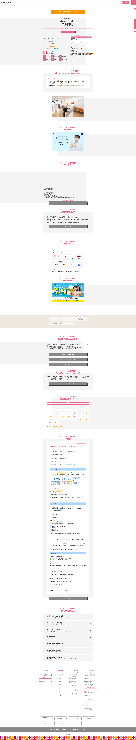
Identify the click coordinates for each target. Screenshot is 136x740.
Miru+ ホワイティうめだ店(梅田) (90, 675)
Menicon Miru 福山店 (87, 689)
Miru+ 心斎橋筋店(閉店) (88, 682)
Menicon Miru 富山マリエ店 (73, 672)
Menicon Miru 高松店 (87, 695)
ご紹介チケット (68, 323)
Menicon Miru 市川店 (57, 677)
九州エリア (91, 699)
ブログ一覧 (68, 598)
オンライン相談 (61, 723)
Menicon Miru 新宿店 (57, 689)
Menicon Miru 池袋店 (57, 685)
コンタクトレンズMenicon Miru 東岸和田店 (11, 6)
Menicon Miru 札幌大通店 (44, 675)
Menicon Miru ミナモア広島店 (90, 692)
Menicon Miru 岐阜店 (72, 678)
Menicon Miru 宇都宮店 (57, 672)
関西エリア (91, 670)
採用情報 (58, 729)
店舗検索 (126, 2)
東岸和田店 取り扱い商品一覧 (68, 384)
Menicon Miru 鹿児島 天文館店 (90, 706)
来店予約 (68, 32)
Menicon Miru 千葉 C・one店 (58, 674)
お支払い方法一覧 (56, 248)
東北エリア (45, 677)
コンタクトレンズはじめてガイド (46, 718)
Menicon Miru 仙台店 (42, 681)
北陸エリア (75, 670)
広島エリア (86, 691)
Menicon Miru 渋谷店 (57, 688)
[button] (50, 106)
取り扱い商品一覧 (60, 718)
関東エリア (60, 670)
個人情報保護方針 (75, 729)
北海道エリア (45, 670)
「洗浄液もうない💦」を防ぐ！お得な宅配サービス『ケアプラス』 (66, 446)
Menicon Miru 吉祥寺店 (57, 691)
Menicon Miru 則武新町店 (74, 693)
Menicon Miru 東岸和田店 (88, 685)
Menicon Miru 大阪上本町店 (88, 684)
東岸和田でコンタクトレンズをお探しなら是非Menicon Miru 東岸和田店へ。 (62, 349)
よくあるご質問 (89, 723)
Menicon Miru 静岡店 (72, 679)
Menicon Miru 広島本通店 (89, 694)
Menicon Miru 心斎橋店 (88, 681)
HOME (2, 6)
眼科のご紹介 (68, 364)
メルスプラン (68, 319)
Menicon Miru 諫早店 (87, 711)
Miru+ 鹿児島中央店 (88, 708)
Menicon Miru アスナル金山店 (74, 690)
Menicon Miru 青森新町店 (43, 679)
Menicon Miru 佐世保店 (88, 709)
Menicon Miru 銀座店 (57, 681)
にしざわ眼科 (56, 48)
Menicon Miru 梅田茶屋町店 (89, 674)
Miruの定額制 (135, 14)
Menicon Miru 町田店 (57, 692)
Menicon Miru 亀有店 (57, 684)
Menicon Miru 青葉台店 (57, 694)
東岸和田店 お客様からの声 (68, 354)
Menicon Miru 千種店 (73, 692)
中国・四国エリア (90, 687)
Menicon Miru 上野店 (57, 682)
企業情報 (51, 729)
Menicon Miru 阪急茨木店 (88, 677)
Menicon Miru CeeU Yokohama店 (59, 695)
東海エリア (75, 676)
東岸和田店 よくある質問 (68, 226)
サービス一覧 (75, 718)
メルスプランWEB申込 (81, 319)
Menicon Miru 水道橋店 (57, 678)
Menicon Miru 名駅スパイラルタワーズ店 (75, 687)
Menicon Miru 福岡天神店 (88, 701)
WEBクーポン (55, 323)
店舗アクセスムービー (68, 203)
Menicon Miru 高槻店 (87, 678)
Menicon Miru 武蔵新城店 (58, 697)
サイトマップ (65, 729)
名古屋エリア (71, 682)
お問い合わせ (84, 729)
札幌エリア (40, 672)
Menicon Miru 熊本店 (87, 702)
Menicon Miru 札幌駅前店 (44, 674)
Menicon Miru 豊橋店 (72, 681)
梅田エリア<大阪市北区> (88, 672)
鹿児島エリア (86, 705)
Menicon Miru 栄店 (73, 689)
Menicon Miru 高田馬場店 (58, 687)
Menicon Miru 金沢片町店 (73, 674)
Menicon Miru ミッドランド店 (74, 684)
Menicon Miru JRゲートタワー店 (75, 685)
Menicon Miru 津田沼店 (57, 675)
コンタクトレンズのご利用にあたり (68, 359)
